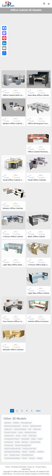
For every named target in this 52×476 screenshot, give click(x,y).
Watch (24, 452)
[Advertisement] (26, 41)
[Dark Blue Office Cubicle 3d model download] (38, 79)
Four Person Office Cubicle (13, 322)
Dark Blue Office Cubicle (38, 95)
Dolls (24, 435)
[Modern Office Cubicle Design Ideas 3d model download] (13, 107)
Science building (20, 429)
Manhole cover (30, 432)
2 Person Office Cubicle (13, 236)
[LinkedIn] (4, 43)
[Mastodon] (4, 33)
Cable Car (8, 429)
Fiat (29, 429)
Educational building (12, 452)
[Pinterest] (4, 38)
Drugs (18, 435)
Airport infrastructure (13, 448)
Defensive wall (35, 426)
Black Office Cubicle (36, 236)
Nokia (17, 442)
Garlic (33, 439)
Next (38, 410)
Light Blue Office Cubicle (38, 293)
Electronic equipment (13, 426)
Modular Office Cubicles (13, 349)
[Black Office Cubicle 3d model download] (38, 221)
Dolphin (40, 452)
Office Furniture (17, 91)
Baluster (25, 442)
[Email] (4, 48)
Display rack (9, 435)
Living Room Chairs (12, 439)
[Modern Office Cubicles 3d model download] (13, 192)
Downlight (25, 439)
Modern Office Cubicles (13, 208)
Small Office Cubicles (37, 180)
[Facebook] (4, 28)
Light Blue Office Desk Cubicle (13, 266)
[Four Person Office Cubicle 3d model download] (13, 305)
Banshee (8, 423)
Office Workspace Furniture (38, 124)
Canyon (32, 458)
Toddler (32, 452)
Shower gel (9, 445)
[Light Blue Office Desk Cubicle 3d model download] (13, 249)
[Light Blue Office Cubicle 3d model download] (38, 277)
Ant (6, 455)
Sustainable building (12, 458)
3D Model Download (18, 467)
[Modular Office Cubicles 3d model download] (13, 334)
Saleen (39, 458)
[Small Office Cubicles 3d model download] (38, 164)
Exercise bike (35, 442)
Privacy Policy (40, 467)
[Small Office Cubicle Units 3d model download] (13, 164)
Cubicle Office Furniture (38, 321)
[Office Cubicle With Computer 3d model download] (13, 79)
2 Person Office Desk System (38, 266)
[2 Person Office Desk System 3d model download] (38, 249)
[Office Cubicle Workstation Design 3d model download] (38, 136)
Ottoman (37, 429)
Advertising (26, 469)
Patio (40, 439)
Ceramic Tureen (10, 432)
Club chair (32, 435)
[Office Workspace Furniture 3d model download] (38, 107)
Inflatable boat (27, 455)
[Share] (4, 53)
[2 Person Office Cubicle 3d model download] (13, 221)
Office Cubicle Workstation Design (38, 152)
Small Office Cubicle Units (13, 181)
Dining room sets (29, 448)
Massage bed (26, 423)
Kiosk (21, 432)
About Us (31, 467)
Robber (16, 423)
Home (24, 458)
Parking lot (9, 442)
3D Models (6, 91)
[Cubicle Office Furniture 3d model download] (38, 305)
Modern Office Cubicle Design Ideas (13, 124)
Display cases (14, 455)
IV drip (25, 426)
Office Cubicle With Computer (13, 96)
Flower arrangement (23, 445)
